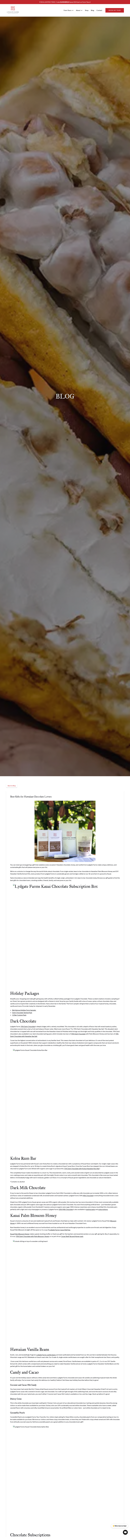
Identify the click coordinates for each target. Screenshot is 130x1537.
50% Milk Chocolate (66, 1209)
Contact (99, 10)
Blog (92, 10)
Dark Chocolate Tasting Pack (22, 1013)
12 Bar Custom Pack (19, 1015)
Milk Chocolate (88, 1195)
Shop (86, 10)
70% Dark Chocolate (78, 1034)
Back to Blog (12, 786)
